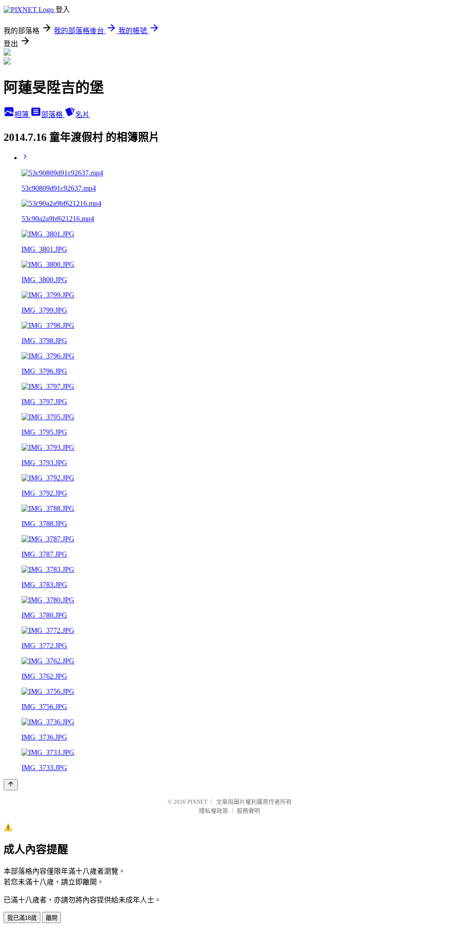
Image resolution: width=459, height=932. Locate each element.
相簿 (22, 114)
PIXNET (197, 801)
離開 (51, 918)
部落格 (53, 114)
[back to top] (11, 784)
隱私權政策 (213, 810)
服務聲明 (248, 810)
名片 (82, 114)
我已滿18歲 (22, 918)
